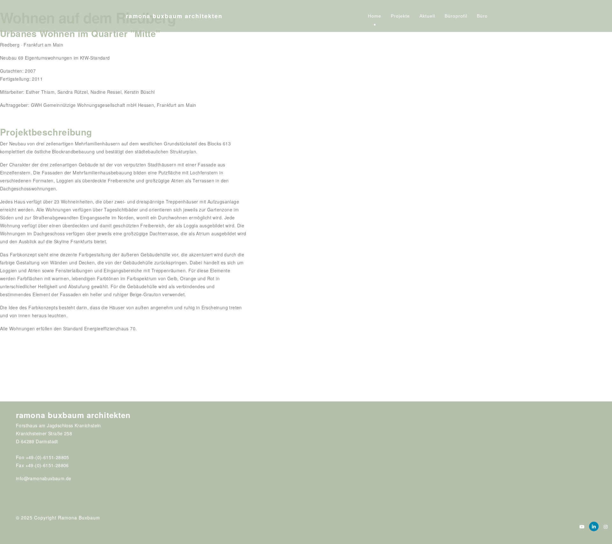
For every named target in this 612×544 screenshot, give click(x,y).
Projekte (400, 15)
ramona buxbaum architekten (174, 16)
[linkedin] (594, 526)
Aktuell (427, 15)
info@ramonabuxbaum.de (43, 478)
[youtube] (582, 526)
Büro (482, 15)
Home (374, 15)
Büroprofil (456, 15)
